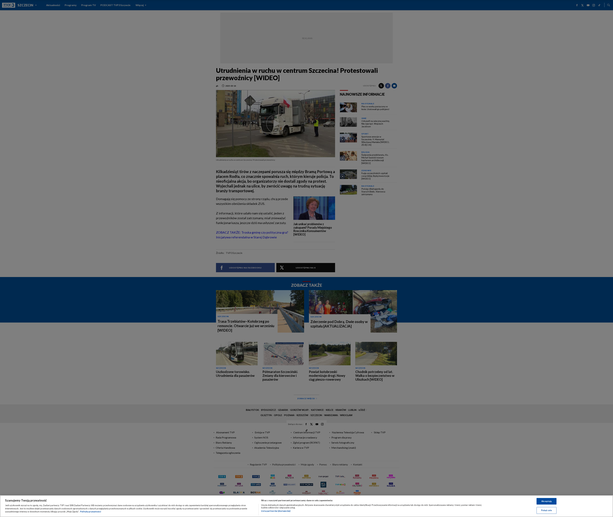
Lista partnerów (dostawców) (275, 511)
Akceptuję (546, 501)
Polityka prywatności (90, 511)
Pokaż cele (546, 510)
